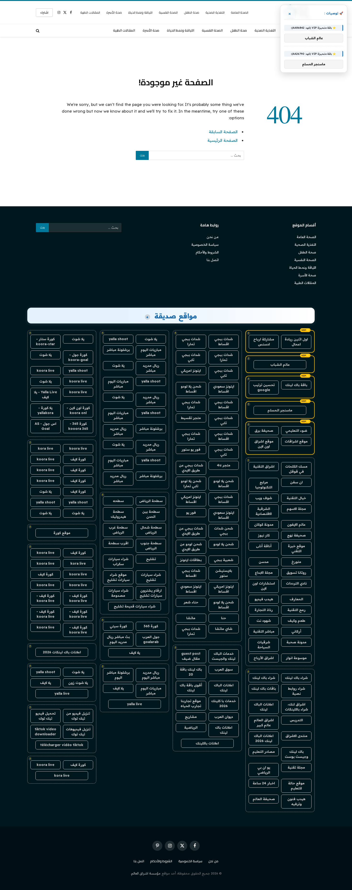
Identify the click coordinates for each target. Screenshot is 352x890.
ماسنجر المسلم (279, 410)
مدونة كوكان (263, 524)
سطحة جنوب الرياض (150, 545)
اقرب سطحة (118, 543)
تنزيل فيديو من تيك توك (78, 716)
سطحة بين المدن (151, 514)
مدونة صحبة (296, 642)
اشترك (44, 12)
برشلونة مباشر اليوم (118, 675)
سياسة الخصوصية (205, 244)
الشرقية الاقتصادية (263, 511)
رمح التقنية (296, 610)
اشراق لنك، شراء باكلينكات (296, 706)
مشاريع (191, 717)
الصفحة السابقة (223, 131)
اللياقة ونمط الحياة (140, 12)
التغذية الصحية (215, 12)
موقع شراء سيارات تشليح (118, 577)
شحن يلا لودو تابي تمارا (191, 483)
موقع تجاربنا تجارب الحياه (191, 703)
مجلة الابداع (264, 572)
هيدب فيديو (264, 599)
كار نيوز (264, 535)
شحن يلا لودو (223, 544)
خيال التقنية (296, 498)
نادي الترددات (296, 583)
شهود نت (263, 620)
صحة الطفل (191, 12)
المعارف (296, 599)
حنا (223, 618)
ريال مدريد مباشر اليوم (151, 675)
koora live (45, 370)
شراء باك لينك (296, 678)
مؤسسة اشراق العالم (146, 873)
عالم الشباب (280, 364)
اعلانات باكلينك (207, 743)
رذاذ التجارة (264, 610)
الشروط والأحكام (207, 252)
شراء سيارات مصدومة (118, 593)
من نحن (213, 237)
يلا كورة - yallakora (45, 410)
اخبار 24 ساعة (264, 783)
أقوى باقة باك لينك (191, 687)
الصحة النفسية (168, 12)
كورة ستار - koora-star (45, 341)
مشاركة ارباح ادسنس (263, 341)
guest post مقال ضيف (190, 656)
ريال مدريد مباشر (151, 368)
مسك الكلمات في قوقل (296, 469)
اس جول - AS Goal (45, 426)
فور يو (191, 512)
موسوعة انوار (296, 658)
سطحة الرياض (151, 501)
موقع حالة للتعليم (296, 785)
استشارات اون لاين (263, 585)
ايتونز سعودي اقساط (223, 388)
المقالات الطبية (90, 12)
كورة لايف (78, 459)
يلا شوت (151, 339)
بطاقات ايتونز (191, 560)
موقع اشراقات (296, 441)
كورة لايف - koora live (78, 598)
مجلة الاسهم (296, 509)
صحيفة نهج (296, 535)
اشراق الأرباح (264, 658)
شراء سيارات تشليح (151, 577)
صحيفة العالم (264, 799)
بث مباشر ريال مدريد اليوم (118, 639)
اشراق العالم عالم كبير (264, 722)
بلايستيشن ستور (223, 573)
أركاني (296, 631)
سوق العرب (224, 669)
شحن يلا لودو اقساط (191, 388)
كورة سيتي (118, 626)
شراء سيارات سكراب (118, 561)
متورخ (296, 562)
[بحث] (38, 30)
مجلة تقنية (296, 767)
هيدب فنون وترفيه (296, 801)
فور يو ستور (191, 449)
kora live (45, 448)
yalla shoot (118, 339)
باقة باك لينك (296, 385)
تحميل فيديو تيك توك (45, 716)
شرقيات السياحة (263, 644)
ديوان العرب (223, 717)
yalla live (134, 704)
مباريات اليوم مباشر (151, 352)
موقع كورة (61, 533)
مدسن (264, 562)
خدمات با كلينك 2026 (223, 703)
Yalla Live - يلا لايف (45, 394)
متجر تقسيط (191, 418)
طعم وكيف (296, 620)
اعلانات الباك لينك (263, 706)
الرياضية (191, 727)
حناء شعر (191, 602)
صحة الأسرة (114, 12)
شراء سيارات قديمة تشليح (134, 606)
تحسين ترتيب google (264, 387)
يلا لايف (134, 652)
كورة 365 (151, 626)
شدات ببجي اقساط (223, 341)
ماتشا (190, 618)
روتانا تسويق (296, 572)
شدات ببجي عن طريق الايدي (191, 467)
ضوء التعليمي (296, 430)
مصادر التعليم (263, 751)
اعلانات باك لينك (223, 730)
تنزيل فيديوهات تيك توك (78, 731)
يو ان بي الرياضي (263, 770)
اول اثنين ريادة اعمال (296, 341)
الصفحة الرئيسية (222, 140)
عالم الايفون (296, 524)
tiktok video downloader (45, 731)
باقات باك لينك (263, 688)
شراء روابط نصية (296, 691)
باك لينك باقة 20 (191, 672)
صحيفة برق (264, 430)
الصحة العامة (240, 12)
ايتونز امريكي (191, 370)
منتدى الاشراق (296, 736)
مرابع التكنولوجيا (263, 484)
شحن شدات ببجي (223, 530)
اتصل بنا (213, 260)
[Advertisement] (176, 56)
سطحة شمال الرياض (151, 530)
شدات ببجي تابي (191, 357)
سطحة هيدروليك (118, 514)
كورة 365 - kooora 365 (78, 426)
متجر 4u (223, 465)
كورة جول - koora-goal (78, 357)
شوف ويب (263, 498)
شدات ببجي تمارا (191, 341)
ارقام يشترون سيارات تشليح (151, 593)
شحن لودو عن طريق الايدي (191, 546)
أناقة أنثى (264, 546)
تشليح (151, 559)
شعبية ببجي (223, 560)
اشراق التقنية (263, 466)
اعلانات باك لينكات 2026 (62, 652)
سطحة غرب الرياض (118, 530)
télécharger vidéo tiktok (61, 745)
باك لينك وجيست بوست (296, 754)
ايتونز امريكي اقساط (191, 499)
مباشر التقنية (263, 631)
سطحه (118, 501)
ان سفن (296, 482)
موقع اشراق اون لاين (263, 443)
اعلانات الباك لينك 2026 (263, 738)
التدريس (296, 720)
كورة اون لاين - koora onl (78, 410)
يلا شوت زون (78, 683)
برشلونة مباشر (118, 350)
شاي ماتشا (223, 629)
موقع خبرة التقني (296, 548)
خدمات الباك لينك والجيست (223, 656)
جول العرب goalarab (150, 639)
